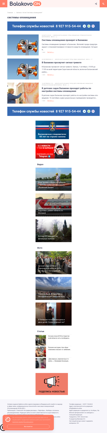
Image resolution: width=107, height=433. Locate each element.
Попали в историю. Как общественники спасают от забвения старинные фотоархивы (59, 349)
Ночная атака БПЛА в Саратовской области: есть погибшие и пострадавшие (49, 268)
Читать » (50, 52)
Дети (75, 83)
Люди (75, 59)
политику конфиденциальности (22, 422)
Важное (65, 35)
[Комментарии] (56, 37)
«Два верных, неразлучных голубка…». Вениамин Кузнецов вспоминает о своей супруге (58, 361)
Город (69, 35)
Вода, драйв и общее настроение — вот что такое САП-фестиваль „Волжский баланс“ (52, 184)
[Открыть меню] (3, 3)
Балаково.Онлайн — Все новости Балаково (25, 3)
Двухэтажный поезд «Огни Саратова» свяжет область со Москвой (50, 210)
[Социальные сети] (96, 3)
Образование (81, 83)
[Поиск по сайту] (103, 3)
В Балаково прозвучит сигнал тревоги (61, 62)
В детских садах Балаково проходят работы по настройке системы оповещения (66, 89)
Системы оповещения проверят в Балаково (65, 40)
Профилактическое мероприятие (52, 85)
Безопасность (58, 35)
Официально (76, 35)
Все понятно (28, 426)
